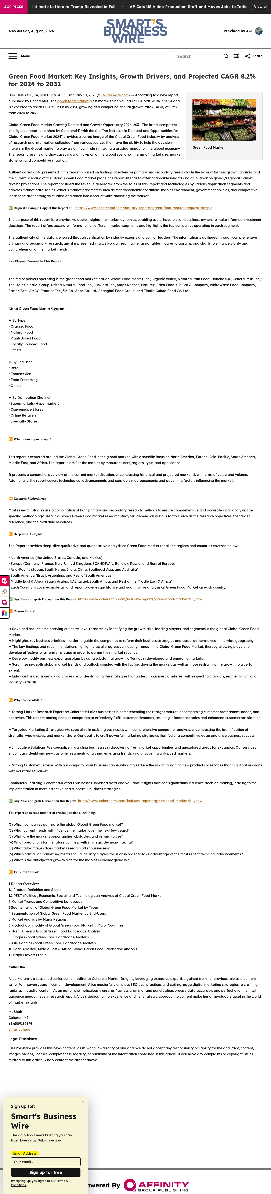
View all (260, 6)
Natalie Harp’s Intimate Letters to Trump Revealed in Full (58, 6)
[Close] (83, 1102)
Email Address (24, 1153)
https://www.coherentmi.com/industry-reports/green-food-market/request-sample (143, 208)
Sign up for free (45, 1172)
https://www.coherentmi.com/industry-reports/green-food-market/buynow (140, 599)
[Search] (226, 56)
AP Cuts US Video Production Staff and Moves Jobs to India (188, 6)
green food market (72, 101)
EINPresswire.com (114, 95)
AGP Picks (13, 7)
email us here (19, 1029)
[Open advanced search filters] (236, 56)
